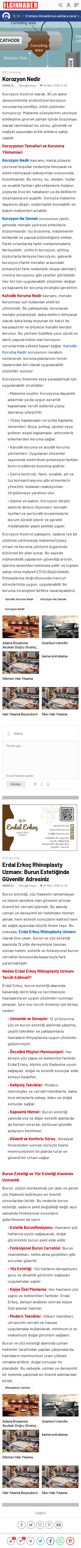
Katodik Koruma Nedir (19, 599)
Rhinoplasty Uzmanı (17, 1387)
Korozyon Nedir (15, 609)
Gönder (16, 784)
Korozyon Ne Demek (53, 599)
